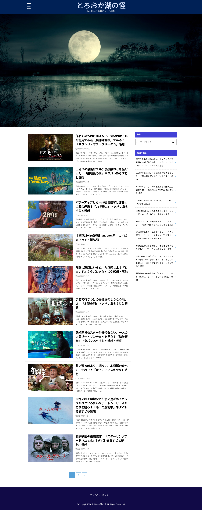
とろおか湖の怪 (101, 6)
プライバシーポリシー (100, 495)
